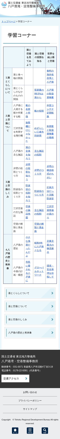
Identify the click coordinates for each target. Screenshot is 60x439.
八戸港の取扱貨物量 (50, 94)
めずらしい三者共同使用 (39, 132)
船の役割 (39, 111)
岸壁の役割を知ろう (28, 172)
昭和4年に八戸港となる (39, 247)
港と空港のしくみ (17, 319)
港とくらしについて (18, 293)
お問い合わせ (30, 392)
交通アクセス (11, 378)
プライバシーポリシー (30, 400)
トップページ (8, 21)
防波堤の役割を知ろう (28, 192)
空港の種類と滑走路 (39, 227)
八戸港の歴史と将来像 (20, 332)
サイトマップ (30, 409)
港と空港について (17, 306)
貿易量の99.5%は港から (39, 94)
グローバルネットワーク (39, 271)
